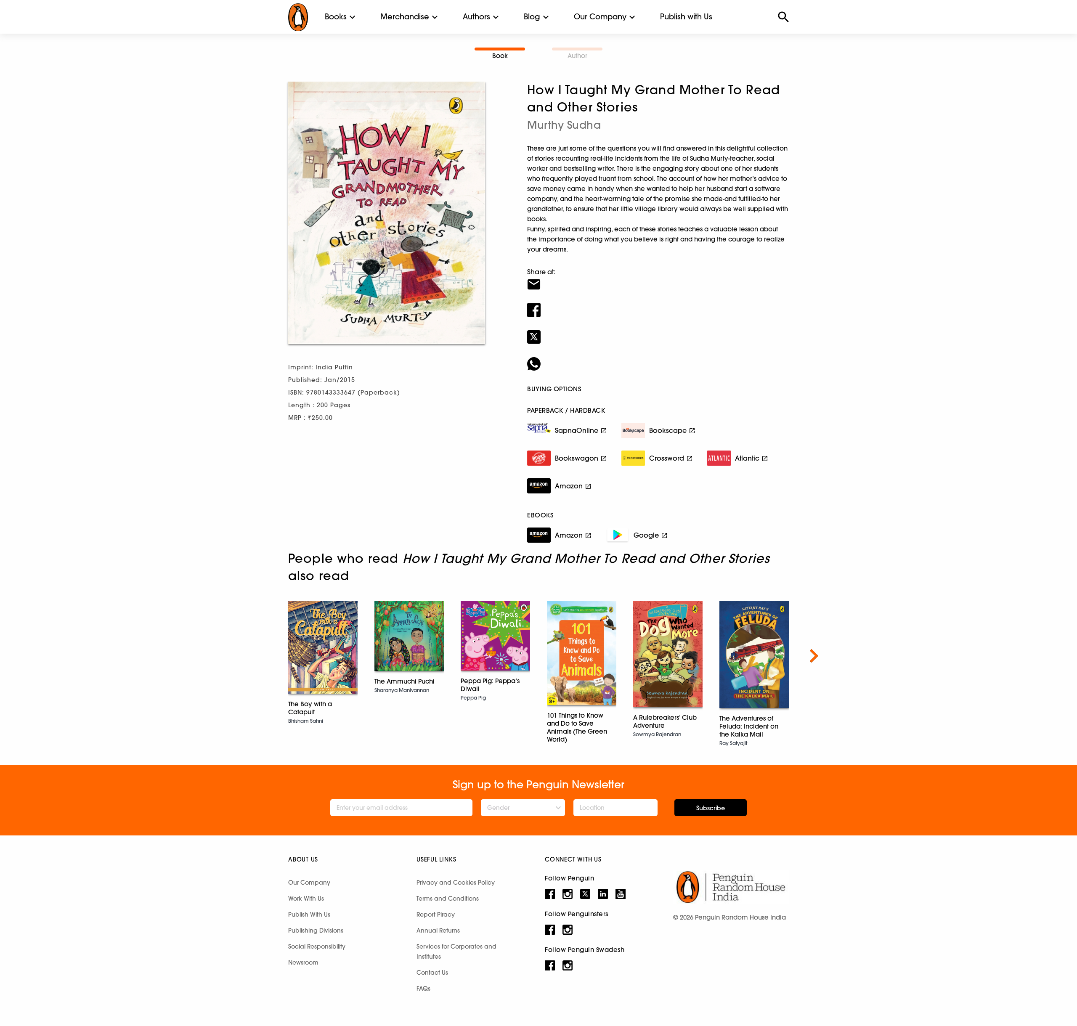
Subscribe (710, 808)
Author (577, 56)
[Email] (658, 279)
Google (646, 535)
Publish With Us (309, 914)
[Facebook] (658, 304)
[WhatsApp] (658, 358)
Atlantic (747, 458)
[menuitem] (335, 17)
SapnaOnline (576, 430)
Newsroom (303, 962)
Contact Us (432, 972)
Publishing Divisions (315, 930)
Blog (532, 16)
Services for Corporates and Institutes (456, 951)
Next (814, 656)
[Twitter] (658, 331)
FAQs (423, 988)
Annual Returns (438, 930)
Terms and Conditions (447, 898)
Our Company (600, 16)
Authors (476, 16)
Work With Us (306, 898)
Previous (263, 656)
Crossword (666, 458)
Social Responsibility (316, 946)
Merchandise (404, 16)
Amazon (569, 486)
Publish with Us (686, 16)
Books (336, 16)
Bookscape (668, 430)
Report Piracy (435, 914)
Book (500, 56)
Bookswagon (576, 458)
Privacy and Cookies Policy (455, 882)
